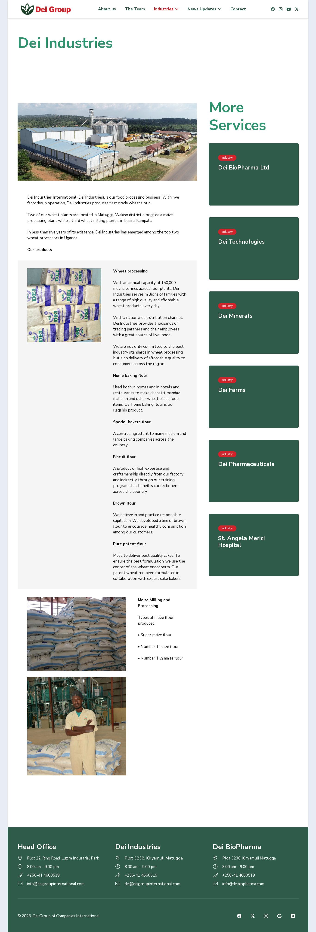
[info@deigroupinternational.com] (22, 883)
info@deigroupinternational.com (55, 884)
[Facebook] (273, 9)
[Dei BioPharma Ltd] (254, 174)
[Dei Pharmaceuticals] (254, 471)
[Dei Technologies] (254, 248)
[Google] (279, 916)
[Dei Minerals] (254, 322)
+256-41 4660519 (43, 875)
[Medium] (293, 916)
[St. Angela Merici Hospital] (254, 545)
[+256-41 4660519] (22, 875)
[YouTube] (288, 9)
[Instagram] (280, 9)
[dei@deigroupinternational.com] (120, 883)
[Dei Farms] (254, 397)
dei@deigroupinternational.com (152, 884)
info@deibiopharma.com (243, 884)
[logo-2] (45, 9)
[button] (175, 9)
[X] (297, 9)
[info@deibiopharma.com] (217, 883)
